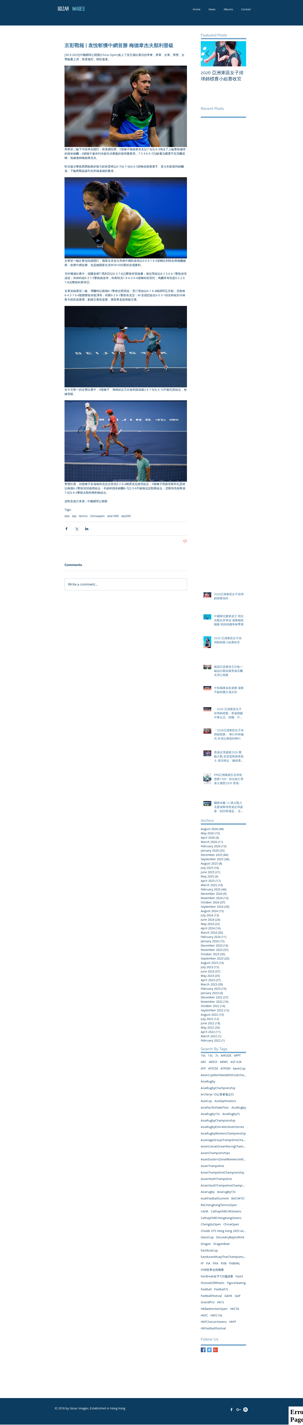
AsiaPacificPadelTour (215, 1107)
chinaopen (97, 516)
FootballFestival (211, 1296)
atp (74, 516)
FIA (208, 1263)
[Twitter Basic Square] (209, 1349)
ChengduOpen (211, 1224)
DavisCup (207, 1237)
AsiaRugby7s (231, 1114)
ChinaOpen (231, 1224)
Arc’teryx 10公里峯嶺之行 (217, 1094)
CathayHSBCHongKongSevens (221, 1218)
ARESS (213, 1062)
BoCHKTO (237, 1198)
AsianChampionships (215, 1153)
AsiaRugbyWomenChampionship (223, 1133)
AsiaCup (206, 1101)
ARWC (224, 1062)
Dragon (206, 1244)
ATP (203, 1068)
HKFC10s (216, 1315)
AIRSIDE (226, 1055)
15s (210, 1055)
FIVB (224, 1263)
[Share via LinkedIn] (87, 529)
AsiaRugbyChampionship (218, 1120)
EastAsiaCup (209, 1250)
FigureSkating (236, 1283)
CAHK (204, 1211)
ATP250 (213, 1068)
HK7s (220, 1302)
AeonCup (239, 1068)
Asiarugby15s (226, 1192)
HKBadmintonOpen (214, 1309)
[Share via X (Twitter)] (77, 529)
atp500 (126, 516)
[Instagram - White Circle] (245, 1409)
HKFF (232, 1322)
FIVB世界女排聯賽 (212, 1270)
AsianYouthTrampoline (216, 1179)
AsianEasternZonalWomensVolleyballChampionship (223, 1159)
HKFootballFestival (213, 1328)
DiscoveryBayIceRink (230, 1237)
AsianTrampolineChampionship (222, 1172)
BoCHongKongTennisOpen (219, 1205)
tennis (83, 516)
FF (202, 1263)
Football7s (221, 1289)
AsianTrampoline (212, 1166)
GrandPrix (208, 1302)
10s (203, 1055)
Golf (237, 1296)
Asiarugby (208, 1192)
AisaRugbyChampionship (218, 1088)
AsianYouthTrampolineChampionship (223, 1185)
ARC (203, 1062)
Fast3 (239, 1276)
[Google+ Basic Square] (215, 1349)
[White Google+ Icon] (238, 1409)
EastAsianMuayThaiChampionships (223, 1257)
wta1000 (113, 516)
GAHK (228, 1296)
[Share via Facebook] (66, 529)
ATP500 (225, 1068)
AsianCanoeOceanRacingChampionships (223, 1146)
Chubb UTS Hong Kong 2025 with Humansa (223, 1231)
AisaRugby (208, 1081)
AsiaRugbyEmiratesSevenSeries (222, 1127)
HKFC (204, 1315)
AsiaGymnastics (225, 1101)
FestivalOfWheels (212, 1283)
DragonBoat (221, 1244)
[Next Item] (239, 54)
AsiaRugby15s (210, 1114)
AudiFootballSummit (215, 1198)
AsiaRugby (238, 1107)
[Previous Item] (207, 54)
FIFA (215, 1263)
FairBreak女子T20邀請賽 (217, 1276)
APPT (237, 1055)
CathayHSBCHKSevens (226, 1211)
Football (206, 1289)
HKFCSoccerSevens (214, 1322)
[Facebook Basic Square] (203, 1349)
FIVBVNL (234, 1263)
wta (67, 516)
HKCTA (234, 1309)
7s (216, 1055)
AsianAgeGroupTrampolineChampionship (223, 1140)
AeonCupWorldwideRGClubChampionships (223, 1075)
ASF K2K (236, 1062)
